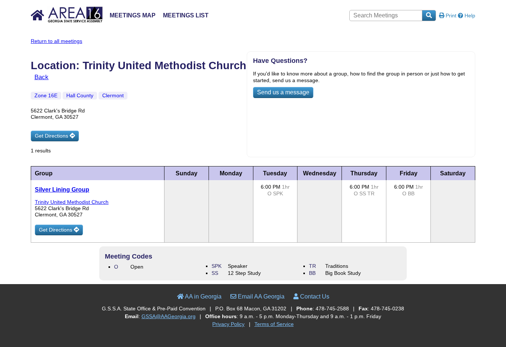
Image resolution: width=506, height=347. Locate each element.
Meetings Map (133, 15)
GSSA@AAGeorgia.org (169, 316)
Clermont (113, 95)
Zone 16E (45, 95)
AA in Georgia (203, 296)
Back (41, 77)
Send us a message (283, 92)
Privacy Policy (228, 324)
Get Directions (52, 136)
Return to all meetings (56, 41)
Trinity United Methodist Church (72, 202)
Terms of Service (274, 324)
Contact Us (314, 296)
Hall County (79, 95)
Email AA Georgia (260, 296)
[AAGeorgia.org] (67, 21)
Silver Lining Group (62, 189)
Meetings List (186, 15)
